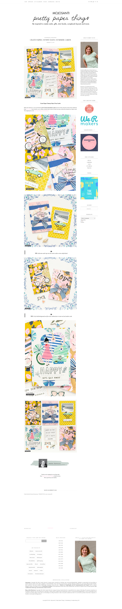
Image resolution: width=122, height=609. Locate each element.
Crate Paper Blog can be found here (41, 110)
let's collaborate (38, 1)
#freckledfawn (32, 560)
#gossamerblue (30, 564)
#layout (36, 564)
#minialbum (42, 564)
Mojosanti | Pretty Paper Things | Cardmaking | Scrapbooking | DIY (65, 600)
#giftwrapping (40, 560)
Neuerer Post (27, 528)
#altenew (31, 551)
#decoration (32, 557)
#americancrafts (38, 551)
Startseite (50, 528)
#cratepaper (53, 37)
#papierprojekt (32, 567)
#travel (30, 570)
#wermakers (30, 573)
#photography (40, 567)
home (25, 1)
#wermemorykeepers (39, 573)
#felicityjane (39, 557)
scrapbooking (51, 1)
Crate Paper (28, 109)
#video (41, 570)
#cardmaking (47, 37)
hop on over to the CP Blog (47, 476)
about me (58, 1)
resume (45, 1)
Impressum (30, 1)
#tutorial (36, 570)
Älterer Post (73, 528)
